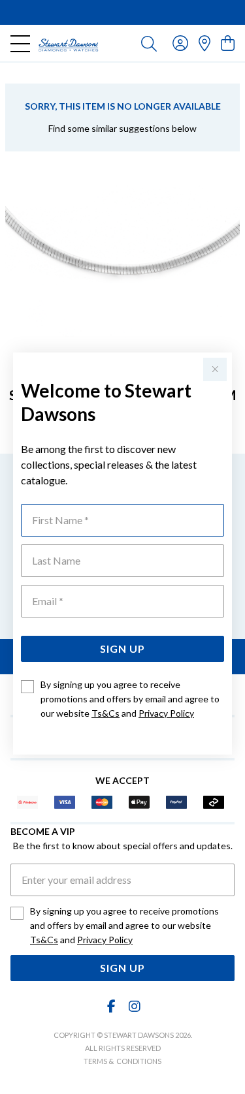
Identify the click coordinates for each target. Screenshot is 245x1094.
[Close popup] (215, 369)
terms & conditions (122, 1061)
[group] (122, 12)
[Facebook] (111, 1006)
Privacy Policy (166, 713)
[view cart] (228, 42)
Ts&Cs (105, 713)
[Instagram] (133, 1006)
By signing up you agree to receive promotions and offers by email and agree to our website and (130, 699)
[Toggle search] (149, 43)
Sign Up (122, 648)
